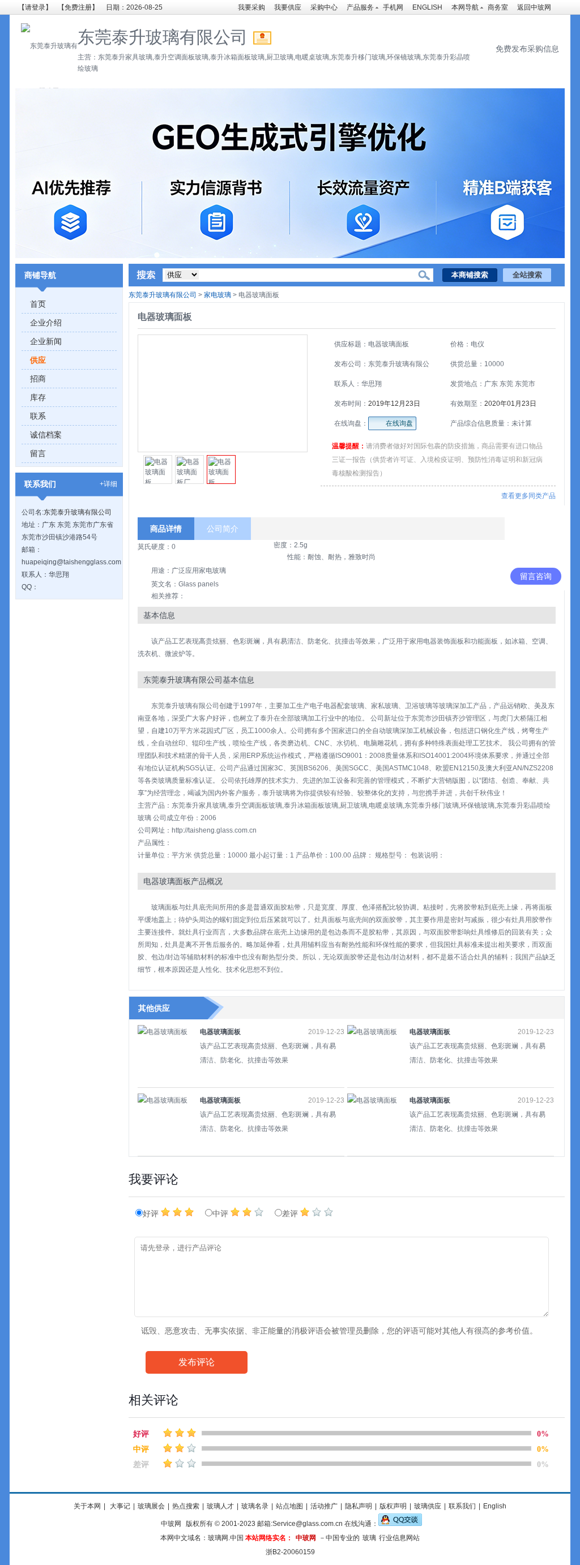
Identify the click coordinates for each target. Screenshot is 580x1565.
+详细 (108, 484)
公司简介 (222, 528)
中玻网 (171, 1524)
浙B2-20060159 (290, 1552)
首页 (38, 303)
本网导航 (465, 7)
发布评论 (196, 1362)
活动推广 (324, 1506)
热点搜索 (185, 1506)
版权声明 (393, 1506)
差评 (291, 1214)
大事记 (119, 1506)
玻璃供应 (427, 1506)
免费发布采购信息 (527, 48)
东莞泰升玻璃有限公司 (78, 512)
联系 (38, 416)
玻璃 (369, 1538)
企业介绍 (46, 322)
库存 (38, 397)
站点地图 (289, 1506)
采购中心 (324, 7)
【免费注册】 (78, 7)
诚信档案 (46, 434)
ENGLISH (427, 7)
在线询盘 (399, 423)
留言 (38, 453)
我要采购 (251, 7)
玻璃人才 (220, 1506)
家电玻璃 (217, 295)
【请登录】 (35, 7)
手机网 (393, 7)
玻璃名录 (254, 1506)
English (494, 1506)
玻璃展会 (151, 1506)
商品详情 (166, 528)
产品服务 (360, 7)
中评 (221, 1214)
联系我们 (462, 1506)
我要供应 (287, 7)
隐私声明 (358, 1506)
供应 (38, 360)
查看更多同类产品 (528, 496)
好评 (152, 1214)
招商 (38, 378)
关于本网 (87, 1506)
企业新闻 (46, 341)
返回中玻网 (534, 7)
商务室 (498, 7)
